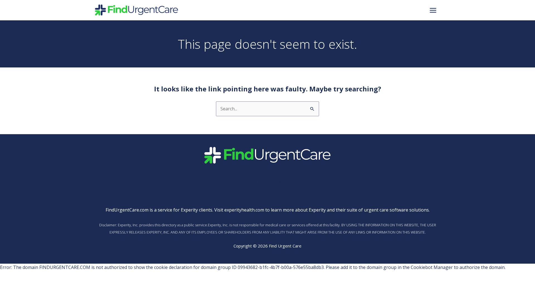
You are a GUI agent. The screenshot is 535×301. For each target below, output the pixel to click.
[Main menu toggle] (433, 10)
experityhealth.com (244, 210)
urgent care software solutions (396, 210)
